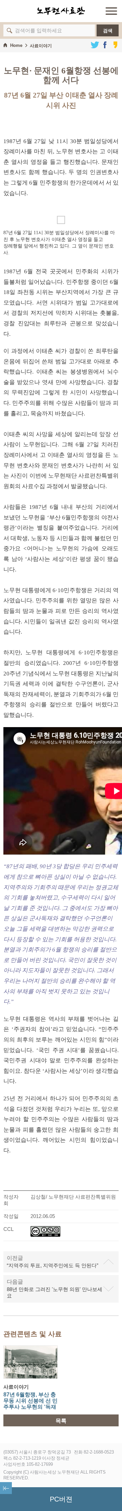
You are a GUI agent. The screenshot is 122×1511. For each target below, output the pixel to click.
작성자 (11, 1197)
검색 (108, 30)
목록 (61, 1421)
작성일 (11, 1216)
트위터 (95, 45)
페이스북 (105, 45)
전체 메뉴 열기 (111, 10)
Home (16, 45)
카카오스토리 (115, 45)
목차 (6, 1488)
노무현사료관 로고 (61, 10)
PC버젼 (61, 1499)
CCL (8, 1229)
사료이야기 (41, 45)
